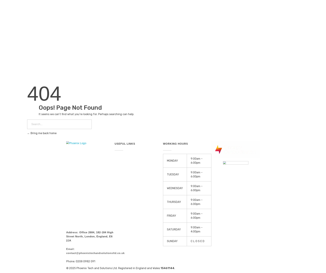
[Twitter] (246, 20)
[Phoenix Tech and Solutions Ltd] (80, 20)
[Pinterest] (256, 20)
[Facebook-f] (235, 20)
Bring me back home (43, 133)
